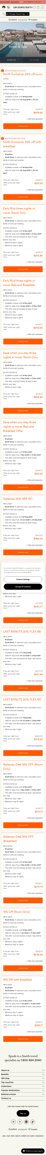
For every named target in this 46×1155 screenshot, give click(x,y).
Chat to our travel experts (34, 1151)
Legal (4, 1135)
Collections (6, 1086)
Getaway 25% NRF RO (17, 498)
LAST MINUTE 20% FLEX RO (22, 699)
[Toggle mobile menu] (43, 7)
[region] (23, 577)
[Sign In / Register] (3, 7)
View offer (23, 126)
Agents (17, 1135)
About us (5, 1070)
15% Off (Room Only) (16, 912)
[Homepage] (23, 7)
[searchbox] (38, 14)
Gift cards (30, 1135)
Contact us (6, 1098)
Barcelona (13, 40)
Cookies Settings (23, 579)
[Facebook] (20, 1122)
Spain (22, 40)
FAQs (8, 1135)
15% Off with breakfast (17, 979)
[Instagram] (13, 1122)
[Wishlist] (34, 7)
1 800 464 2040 (31, 1060)
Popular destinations (10, 1090)
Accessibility (39, 1135)
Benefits (5, 1074)
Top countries (7, 1082)
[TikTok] (32, 1122)
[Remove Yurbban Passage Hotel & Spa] (27, 13)
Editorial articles (8, 1094)
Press (12, 1135)
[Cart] (38, 7)
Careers (23, 1135)
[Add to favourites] (4, 46)
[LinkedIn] (26, 1122)
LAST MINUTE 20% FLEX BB (22, 631)
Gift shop (5, 1078)
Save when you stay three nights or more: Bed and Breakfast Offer (19, 426)
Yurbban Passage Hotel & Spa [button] (13, 14)
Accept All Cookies (23, 587)
